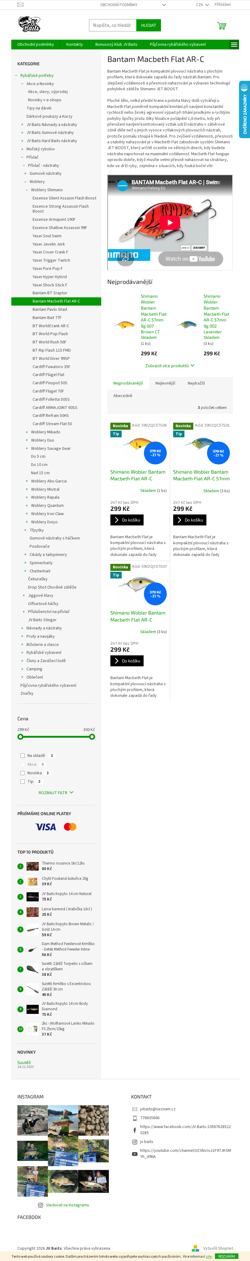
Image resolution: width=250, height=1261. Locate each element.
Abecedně (122, 396)
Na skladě (40, 756)
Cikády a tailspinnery (48, 555)
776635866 (149, 1118)
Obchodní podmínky (119, 5)
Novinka (38, 773)
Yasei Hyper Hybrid (50, 277)
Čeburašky (38, 579)
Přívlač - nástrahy (43, 166)
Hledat (148, 25)
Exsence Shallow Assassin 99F (60, 228)
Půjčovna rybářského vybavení (48, 685)
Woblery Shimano (47, 190)
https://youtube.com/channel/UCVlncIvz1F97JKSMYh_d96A (185, 1153)
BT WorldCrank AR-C (51, 326)
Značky (27, 693)
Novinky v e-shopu (44, 100)
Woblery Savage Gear (51, 449)
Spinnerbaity (41, 563)
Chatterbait (40, 571)
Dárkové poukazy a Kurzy (50, 116)
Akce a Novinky (40, 84)
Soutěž (24, 1062)
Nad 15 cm (40, 473)
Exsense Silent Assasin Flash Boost (64, 198)
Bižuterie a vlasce (43, 645)
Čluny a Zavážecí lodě (46, 661)
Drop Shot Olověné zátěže (52, 587)
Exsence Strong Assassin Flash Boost (61, 209)
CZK (200, 5)
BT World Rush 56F (49, 342)
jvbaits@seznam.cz (158, 1109)
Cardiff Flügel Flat (48, 375)
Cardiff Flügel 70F (48, 391)
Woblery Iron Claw (47, 514)
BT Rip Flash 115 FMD (52, 350)
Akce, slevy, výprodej (48, 92)
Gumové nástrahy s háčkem (55, 538)
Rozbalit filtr (53, 793)
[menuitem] (35, 44)
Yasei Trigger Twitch (51, 260)
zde (209, 1256)
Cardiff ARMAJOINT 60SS (55, 408)
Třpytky (37, 530)
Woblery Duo (42, 440)
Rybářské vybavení (44, 653)
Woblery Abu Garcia (49, 481)
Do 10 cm (39, 465)
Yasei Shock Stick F (50, 285)
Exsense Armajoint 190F (54, 220)
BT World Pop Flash (50, 334)
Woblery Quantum (47, 506)
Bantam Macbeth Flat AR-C (56, 301)
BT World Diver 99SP (51, 359)
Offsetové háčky (43, 604)
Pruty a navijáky (41, 636)
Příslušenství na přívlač (49, 612)
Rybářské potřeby (37, 76)
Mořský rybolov (41, 149)
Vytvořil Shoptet (218, 1248)
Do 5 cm (38, 456)
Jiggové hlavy (40, 596)
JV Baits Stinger (42, 620)
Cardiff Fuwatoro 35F (51, 367)
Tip (34, 782)
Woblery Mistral (45, 489)
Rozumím (226, 1256)
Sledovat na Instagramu (67, 1205)
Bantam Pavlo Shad (50, 309)
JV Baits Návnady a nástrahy (52, 125)
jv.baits (146, 1142)
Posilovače (40, 546)
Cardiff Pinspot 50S (50, 383)
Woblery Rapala (45, 497)
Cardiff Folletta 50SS (51, 399)
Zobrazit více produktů (167, 365)
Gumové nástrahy (46, 173)
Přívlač (33, 157)
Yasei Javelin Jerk (49, 244)
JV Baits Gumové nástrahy (50, 133)
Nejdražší (196, 383)
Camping (34, 669)
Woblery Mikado (45, 432)
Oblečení (35, 677)
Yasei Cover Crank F (50, 252)
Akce (35, 764)
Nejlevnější (165, 383)
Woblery (37, 182)
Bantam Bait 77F (47, 318)
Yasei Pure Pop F (48, 269)
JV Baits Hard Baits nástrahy (52, 141)
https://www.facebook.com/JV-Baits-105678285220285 (185, 1130)
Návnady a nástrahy (44, 628)
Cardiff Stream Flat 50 (52, 424)
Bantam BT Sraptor (50, 293)
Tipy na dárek (39, 108)
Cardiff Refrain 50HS (51, 416)
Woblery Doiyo (44, 522)
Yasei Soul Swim (47, 236)
